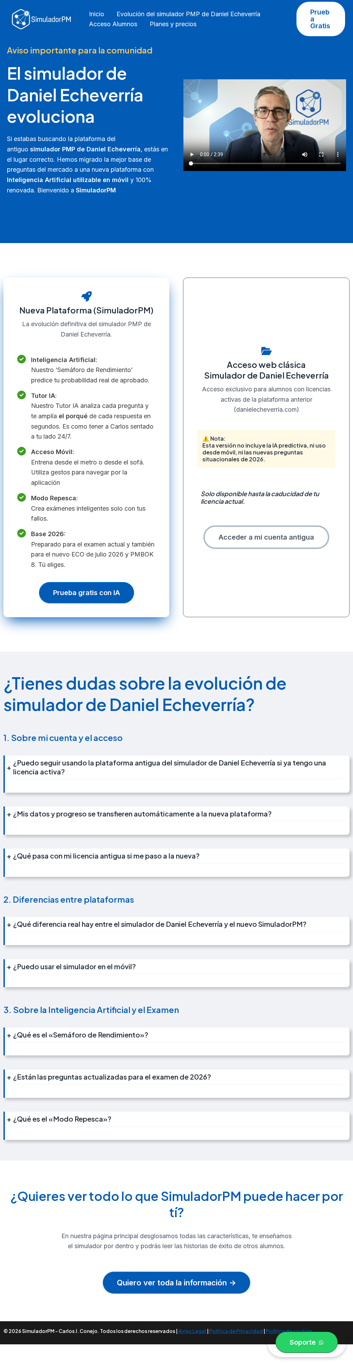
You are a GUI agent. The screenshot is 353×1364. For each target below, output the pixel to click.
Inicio (96, 14)
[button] (320, 19)
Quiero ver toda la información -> (176, 1282)
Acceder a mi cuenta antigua (266, 537)
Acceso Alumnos (113, 24)
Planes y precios (173, 24)
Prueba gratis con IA (86, 593)
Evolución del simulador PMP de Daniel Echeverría (188, 14)
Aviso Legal (192, 1331)
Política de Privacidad (236, 1331)
